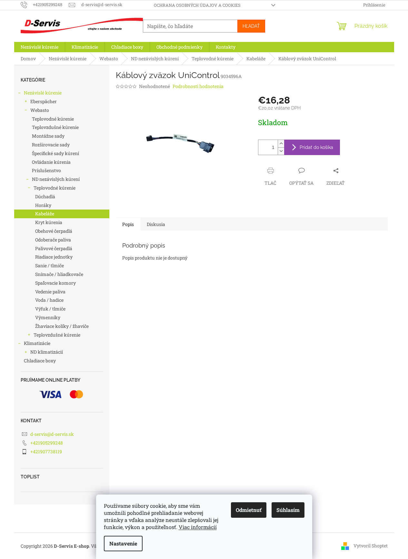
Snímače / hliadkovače (59, 274)
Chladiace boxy (40, 361)
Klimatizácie (37, 343)
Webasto (39, 110)
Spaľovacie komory (55, 283)
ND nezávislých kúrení (56, 179)
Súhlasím (288, 509)
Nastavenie (123, 543)
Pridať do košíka (316, 147)
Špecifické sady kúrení (55, 153)
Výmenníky (47, 317)
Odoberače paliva (53, 240)
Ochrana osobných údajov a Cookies (197, 5)
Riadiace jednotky (54, 257)
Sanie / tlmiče (49, 265)
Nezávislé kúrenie (43, 93)
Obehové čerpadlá (53, 231)
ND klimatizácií (46, 352)
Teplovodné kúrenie (53, 119)
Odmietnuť (249, 509)
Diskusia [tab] (156, 224)
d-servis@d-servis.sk (52, 434)
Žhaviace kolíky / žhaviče (62, 326)
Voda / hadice (49, 300)
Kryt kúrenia (48, 222)
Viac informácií (198, 527)
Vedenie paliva (50, 292)
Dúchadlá (45, 196)
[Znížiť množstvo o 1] (281, 151)
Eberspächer (43, 101)
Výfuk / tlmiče (50, 309)
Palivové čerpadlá (53, 248)
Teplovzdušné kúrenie (55, 127)
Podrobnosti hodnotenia (198, 86)
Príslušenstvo (46, 170)
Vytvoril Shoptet (370, 546)
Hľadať (251, 26)
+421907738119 (46, 451)
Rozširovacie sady (51, 145)
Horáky (43, 205)
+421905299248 (46, 443)
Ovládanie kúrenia (51, 162)
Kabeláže (44, 214)
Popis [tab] (128, 224)
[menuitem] (39, 47)
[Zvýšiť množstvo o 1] (281, 143)
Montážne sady (48, 136)
